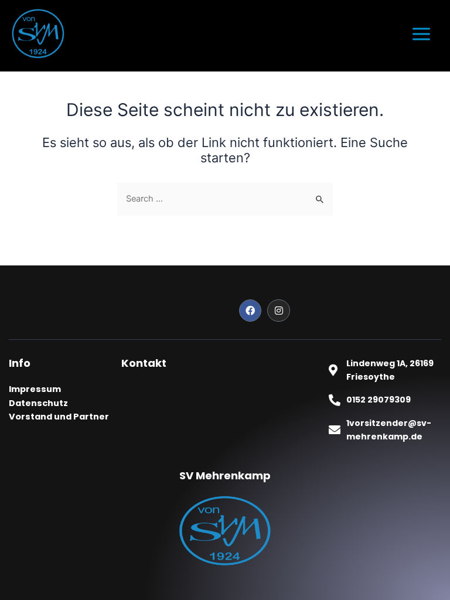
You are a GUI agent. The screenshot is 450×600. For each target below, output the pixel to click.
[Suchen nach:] (225, 198)
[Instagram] (278, 310)
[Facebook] (250, 310)
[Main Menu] (421, 34)
